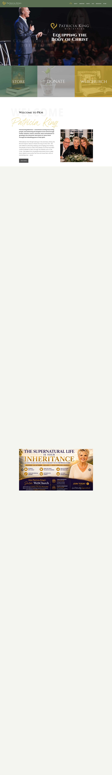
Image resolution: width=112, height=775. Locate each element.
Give (93, 3)
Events (88, 3)
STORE (104, 3)
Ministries (81, 3)
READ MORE (24, 160)
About (75, 3)
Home (70, 3)
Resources (98, 3)
